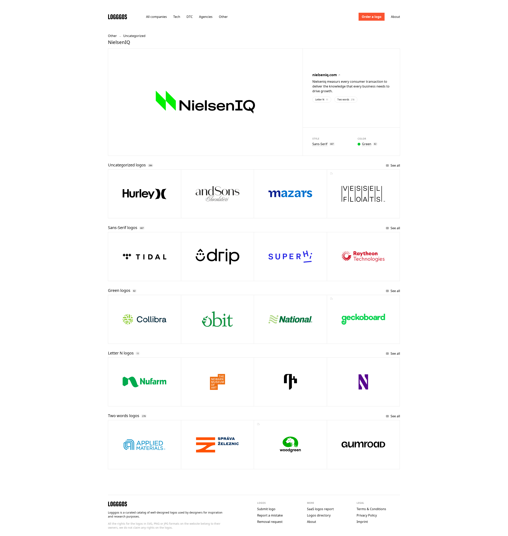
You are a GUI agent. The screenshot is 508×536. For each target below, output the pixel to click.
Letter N (321, 99)
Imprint (362, 521)
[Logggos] (117, 16)
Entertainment (131, 276)
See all (395, 165)
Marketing (202, 276)
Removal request (270, 521)
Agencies (206, 17)
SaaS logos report (320, 509)
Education (274, 276)
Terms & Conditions (371, 509)
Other (223, 17)
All (156, 17)
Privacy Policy (367, 515)
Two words (345, 99)
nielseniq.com (324, 74)
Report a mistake (270, 515)
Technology (129, 339)
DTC (190, 17)
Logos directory (319, 515)
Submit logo (266, 509)
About (395, 17)
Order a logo (371, 17)
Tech (176, 17)
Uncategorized (134, 36)
